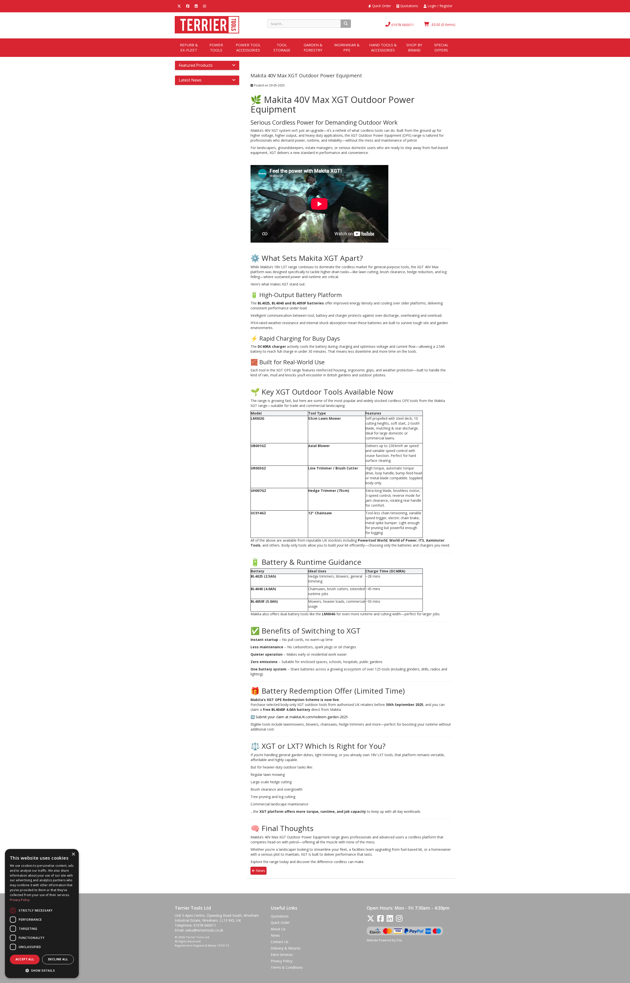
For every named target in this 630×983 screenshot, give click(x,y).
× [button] (73, 854)
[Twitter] (179, 6)
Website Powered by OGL (384, 940)
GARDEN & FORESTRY (313, 47)
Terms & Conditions (287, 967)
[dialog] (42, 913)
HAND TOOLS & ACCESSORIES (383, 47)
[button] (42, 970)
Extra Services (282, 954)
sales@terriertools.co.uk (204, 930)
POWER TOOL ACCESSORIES (248, 47)
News (260, 870)
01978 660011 (402, 24)
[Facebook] (188, 6)
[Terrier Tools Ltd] (207, 24)
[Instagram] (204, 6)
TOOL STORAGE (281, 47)
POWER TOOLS (216, 47)
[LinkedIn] (196, 6)
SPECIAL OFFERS (441, 47)
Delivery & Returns (285, 948)
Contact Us (279, 941)
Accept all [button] (25, 959)
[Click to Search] (346, 23)
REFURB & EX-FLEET (189, 47)
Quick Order (381, 5)
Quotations (408, 5)
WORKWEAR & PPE (347, 47)
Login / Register (439, 5)
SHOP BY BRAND (414, 47)
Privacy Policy (281, 961)
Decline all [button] (58, 959)
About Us (278, 929)
